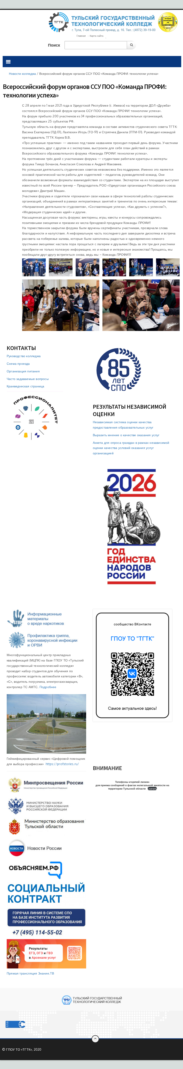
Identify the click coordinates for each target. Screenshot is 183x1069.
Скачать (152, 788)
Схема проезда (18, 363)
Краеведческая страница (25, 386)
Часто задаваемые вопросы (28, 379)
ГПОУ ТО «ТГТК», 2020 (23, 1049)
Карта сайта (96, 35)
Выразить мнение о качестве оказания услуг (126, 435)
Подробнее (48, 687)
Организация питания (23, 371)
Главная (81, 35)
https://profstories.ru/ (62, 764)
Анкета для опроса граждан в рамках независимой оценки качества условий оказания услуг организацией (131, 448)
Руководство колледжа (24, 356)
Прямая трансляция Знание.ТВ (30, 973)
